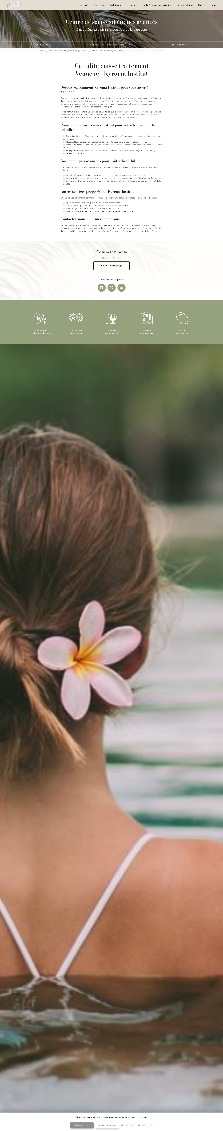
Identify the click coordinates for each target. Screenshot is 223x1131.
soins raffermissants (152, 114)
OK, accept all (83, 1125)
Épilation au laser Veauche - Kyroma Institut (106, 51)
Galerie (202, 5)
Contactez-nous (178, 45)
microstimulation (143, 112)
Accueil (84, 5)
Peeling (133, 5)
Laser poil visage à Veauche (78, 211)
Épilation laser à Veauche (77, 202)
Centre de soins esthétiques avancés (111, 22)
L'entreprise (99, 5)
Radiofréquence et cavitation (157, 5)
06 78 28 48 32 (43, 45)
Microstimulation (184, 5)
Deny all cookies (108, 1125)
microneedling (75, 181)
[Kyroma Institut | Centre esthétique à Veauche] (14, 5)
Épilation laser (117, 5)
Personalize (129, 1125)
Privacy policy (146, 1125)
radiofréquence (124, 112)
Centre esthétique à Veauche (79, 205)
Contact (214, 5)
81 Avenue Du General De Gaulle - (111, 45)
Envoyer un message (111, 265)
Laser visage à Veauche (77, 208)
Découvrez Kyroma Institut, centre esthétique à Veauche (68, 51)
